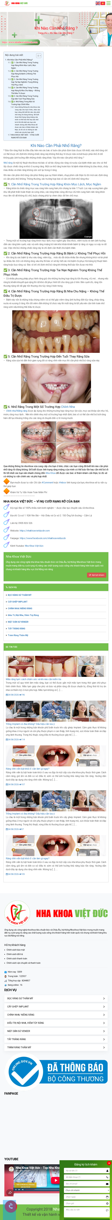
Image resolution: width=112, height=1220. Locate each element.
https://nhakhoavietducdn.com (35, 530)
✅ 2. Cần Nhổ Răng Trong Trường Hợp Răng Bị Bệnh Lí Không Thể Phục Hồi (24, 74)
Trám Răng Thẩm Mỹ (18, 635)
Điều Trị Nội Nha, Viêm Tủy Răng (23, 615)
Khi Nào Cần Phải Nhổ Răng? (20, 60)
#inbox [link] (62, 482)
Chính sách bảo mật (16, 950)
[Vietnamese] (102, 3)
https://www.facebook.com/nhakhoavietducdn (43, 538)
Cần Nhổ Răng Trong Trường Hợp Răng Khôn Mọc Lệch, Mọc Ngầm (56, 184)
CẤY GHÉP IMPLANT (18, 602)
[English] (98, 3)
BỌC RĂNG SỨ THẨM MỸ (20, 595)
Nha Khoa (51, 473)
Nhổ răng (8, 162)
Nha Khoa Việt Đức (34, 545)
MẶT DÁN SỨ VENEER (18, 622)
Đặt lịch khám (97, 575)
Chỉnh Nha (68, 407)
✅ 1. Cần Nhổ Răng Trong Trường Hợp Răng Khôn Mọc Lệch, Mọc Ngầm (24, 65)
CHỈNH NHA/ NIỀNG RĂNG (20, 608)
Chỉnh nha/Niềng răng (16, 410)
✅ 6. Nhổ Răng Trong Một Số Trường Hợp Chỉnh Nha (23, 103)
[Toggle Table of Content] (37, 55)
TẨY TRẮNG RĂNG (16, 628)
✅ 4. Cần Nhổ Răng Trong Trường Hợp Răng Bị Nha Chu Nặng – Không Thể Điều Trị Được (25, 90)
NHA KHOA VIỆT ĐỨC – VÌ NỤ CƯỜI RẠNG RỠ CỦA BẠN (25, 136)
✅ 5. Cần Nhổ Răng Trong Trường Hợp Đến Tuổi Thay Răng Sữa (24, 97)
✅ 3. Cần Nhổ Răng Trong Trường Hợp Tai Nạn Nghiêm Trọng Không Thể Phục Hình (24, 82)
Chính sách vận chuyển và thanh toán (24, 963)
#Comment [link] (47, 482)
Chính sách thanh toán (17, 958)
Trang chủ (43, 33)
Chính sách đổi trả (15, 954)
